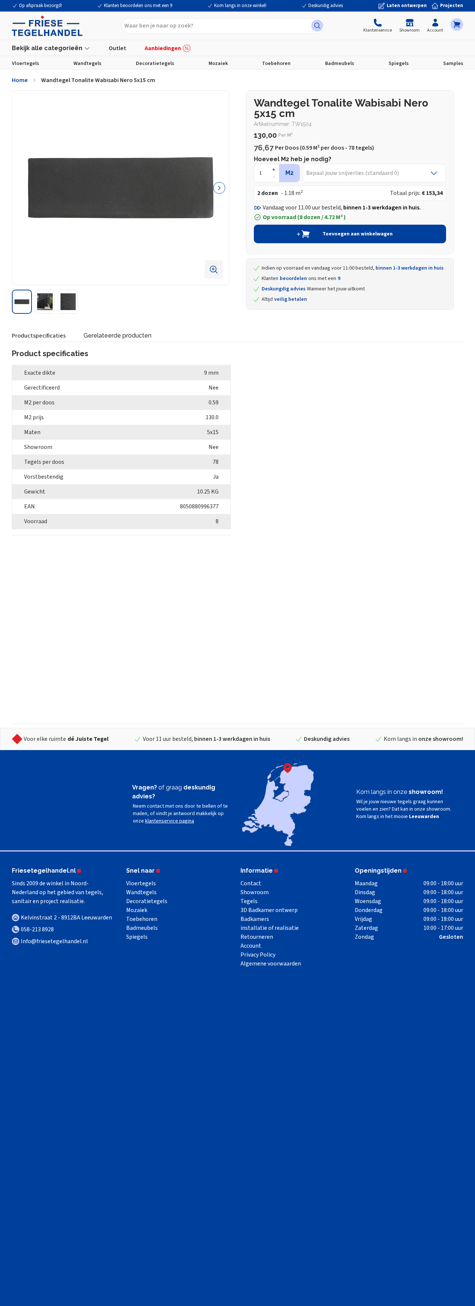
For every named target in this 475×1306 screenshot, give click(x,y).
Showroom (409, 30)
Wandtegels (87, 63)
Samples (453, 63)
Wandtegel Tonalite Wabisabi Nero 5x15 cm (98, 80)
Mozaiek (218, 63)
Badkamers (254, 919)
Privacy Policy (257, 955)
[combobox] (223, 25)
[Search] (317, 26)
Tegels (249, 901)
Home (20, 80)
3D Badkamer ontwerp (269, 910)
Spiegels (399, 63)
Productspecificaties (39, 336)
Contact (250, 883)
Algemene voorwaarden (270, 964)
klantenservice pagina (169, 821)
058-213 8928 (37, 929)
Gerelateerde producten (117, 335)
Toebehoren (276, 63)
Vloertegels (25, 63)
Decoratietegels (155, 63)
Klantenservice (377, 30)
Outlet (117, 48)
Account (435, 30)
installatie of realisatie (269, 928)
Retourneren (256, 937)
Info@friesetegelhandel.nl (54, 941)
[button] (457, 24)
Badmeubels (339, 63)
